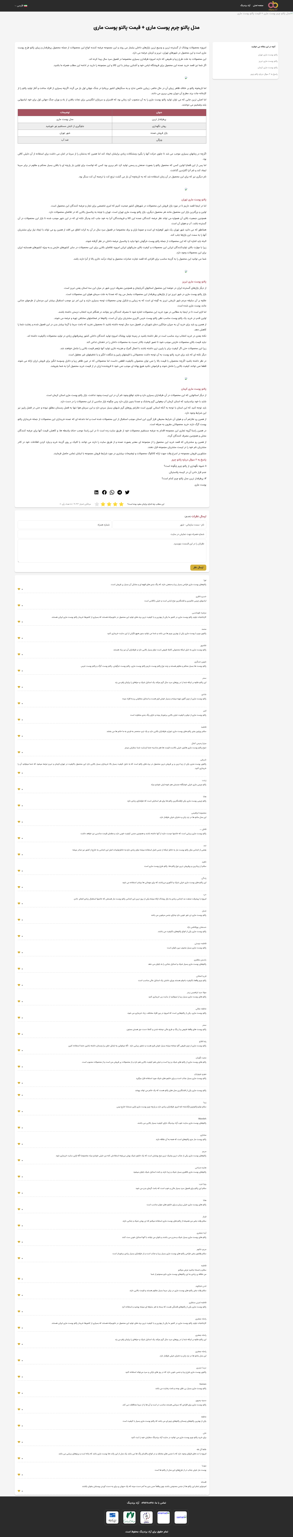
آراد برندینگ (245, 5)
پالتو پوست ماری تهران (268, 55)
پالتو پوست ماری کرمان (268, 67)
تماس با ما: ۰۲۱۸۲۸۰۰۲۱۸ (153, 1503)
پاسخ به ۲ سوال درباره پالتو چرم (264, 74)
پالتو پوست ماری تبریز (268, 61)
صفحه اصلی (258, 5)
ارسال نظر (198, 568)
